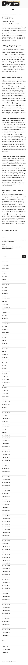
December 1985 (6, 527)
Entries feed (5, 646)
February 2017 (5, 379)
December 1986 (6, 524)
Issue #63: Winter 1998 (10, 230)
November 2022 (6, 307)
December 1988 (6, 513)
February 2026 (5, 265)
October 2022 (5, 310)
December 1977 (6, 554)
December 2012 (6, 418)
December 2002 (6, 460)
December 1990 (6, 507)
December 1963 (6, 610)
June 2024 (4, 287)
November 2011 (6, 426)
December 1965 (6, 604)
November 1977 (6, 557)
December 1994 (6, 490)
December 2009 (6, 438)
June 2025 (4, 276)
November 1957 (6, 632)
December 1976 (6, 560)
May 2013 (4, 415)
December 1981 (6, 538)
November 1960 (6, 627)
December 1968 (6, 591)
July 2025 (4, 273)
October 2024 (5, 285)
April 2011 (4, 432)
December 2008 (6, 440)
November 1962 (6, 616)
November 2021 (6, 323)
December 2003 (6, 457)
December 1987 (6, 518)
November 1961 (6, 621)
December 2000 (6, 465)
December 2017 (6, 371)
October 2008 (5, 443)
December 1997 (6, 479)
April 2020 (4, 340)
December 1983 (6, 532)
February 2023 (5, 304)
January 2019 (5, 357)
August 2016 (5, 385)
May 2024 (4, 290)
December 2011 (6, 424)
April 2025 (4, 279)
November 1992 (6, 502)
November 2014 (6, 404)
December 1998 (6, 474)
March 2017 (5, 376)
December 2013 (6, 413)
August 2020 (5, 335)
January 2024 (5, 296)
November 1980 (6, 543)
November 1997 (6, 482)
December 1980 (6, 540)
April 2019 (4, 351)
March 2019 (5, 354)
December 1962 (6, 613)
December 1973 (6, 574)
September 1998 (6, 476)
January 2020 (5, 343)
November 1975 (6, 568)
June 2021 (4, 326)
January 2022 (5, 321)
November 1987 (6, 521)
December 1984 (6, 529)
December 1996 (6, 485)
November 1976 (6, 563)
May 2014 (4, 407)
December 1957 (6, 630)
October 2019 (5, 346)
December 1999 (6, 471)
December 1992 (6, 499)
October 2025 (5, 268)
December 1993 (6, 496)
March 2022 (5, 318)
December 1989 (6, 510)
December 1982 (6, 535)
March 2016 (5, 390)
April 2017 (4, 374)
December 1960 (6, 624)
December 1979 (6, 546)
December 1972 (6, 577)
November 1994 (6, 493)
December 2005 (6, 451)
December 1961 (6, 618)
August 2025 (5, 271)
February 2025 (5, 282)
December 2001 (6, 463)
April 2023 (4, 301)
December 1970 (6, 582)
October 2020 (5, 332)
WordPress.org (5, 652)
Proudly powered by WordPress (9, 661)
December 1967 (6, 596)
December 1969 (6, 588)
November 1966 (6, 602)
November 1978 (6, 552)
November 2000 (6, 468)
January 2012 (5, 421)
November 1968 (6, 593)
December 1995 (6, 488)
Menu (14, 9)
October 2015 (5, 396)
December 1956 (6, 635)
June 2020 (4, 337)
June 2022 (4, 315)
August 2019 (5, 348)
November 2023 (6, 298)
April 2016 (4, 387)
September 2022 (6, 312)
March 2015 (5, 399)
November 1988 (6, 515)
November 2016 (6, 382)
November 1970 (6, 585)
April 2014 (4, 410)
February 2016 (5, 393)
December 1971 (6, 579)
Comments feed (6, 649)
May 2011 (4, 429)
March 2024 (5, 293)
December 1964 (6, 607)
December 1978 (6, 549)
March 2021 (5, 329)
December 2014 (6, 401)
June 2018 (4, 368)
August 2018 (5, 362)
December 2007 (6, 446)
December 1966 (6, 599)
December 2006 (6, 449)
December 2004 (6, 454)
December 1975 (6, 565)
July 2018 (4, 365)
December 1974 (6, 571)
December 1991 (6, 504)
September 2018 (6, 360)
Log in (3, 644)
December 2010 (6, 435)
